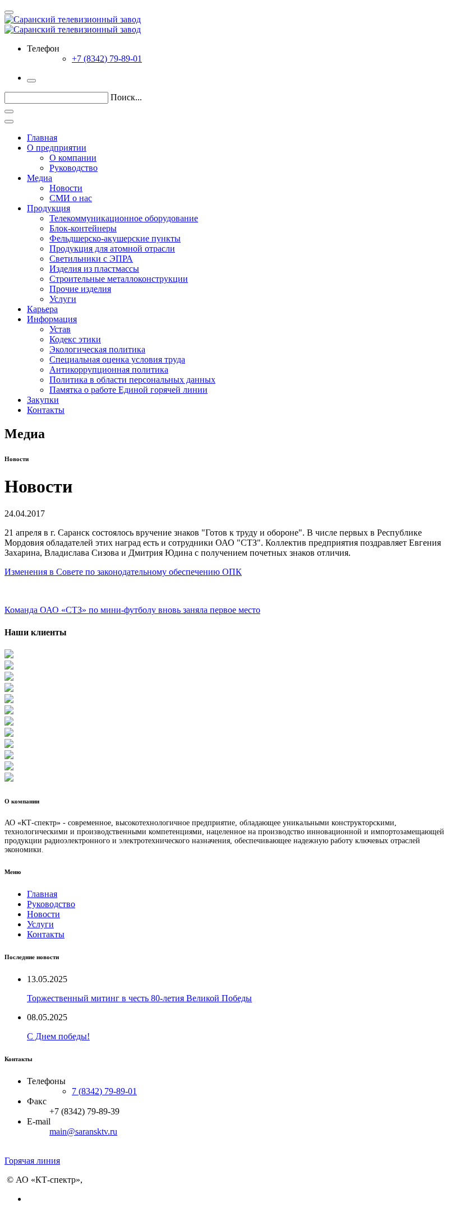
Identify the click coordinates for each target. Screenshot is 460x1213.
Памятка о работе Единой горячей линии (128, 389)
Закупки (43, 400)
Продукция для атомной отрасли (112, 248)
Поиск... (126, 97)
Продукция (48, 208)
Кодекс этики (75, 339)
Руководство (73, 168)
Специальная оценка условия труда (117, 359)
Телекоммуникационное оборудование (123, 218)
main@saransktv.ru (83, 1131)
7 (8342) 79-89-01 (104, 1091)
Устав (60, 329)
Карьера (42, 309)
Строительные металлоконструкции (118, 279)
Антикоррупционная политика (108, 369)
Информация (52, 319)
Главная (42, 137)
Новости (65, 188)
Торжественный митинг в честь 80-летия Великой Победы (139, 998)
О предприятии (56, 147)
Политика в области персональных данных (132, 379)
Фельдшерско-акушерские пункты (115, 238)
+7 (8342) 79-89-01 (107, 58)
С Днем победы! (58, 1036)
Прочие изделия (80, 289)
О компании (72, 157)
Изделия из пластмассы (94, 268)
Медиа (39, 178)
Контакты (46, 410)
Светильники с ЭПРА (91, 258)
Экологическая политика (97, 349)
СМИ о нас (70, 198)
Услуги (62, 299)
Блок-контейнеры (83, 228)
